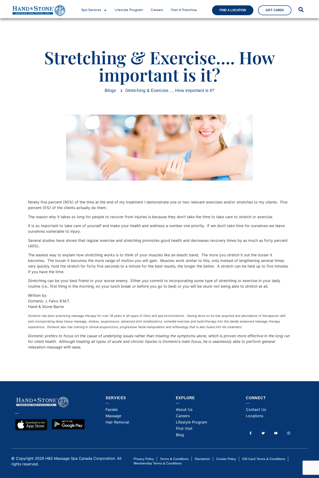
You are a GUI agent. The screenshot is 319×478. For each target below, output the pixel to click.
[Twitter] (263, 433)
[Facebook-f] (250, 433)
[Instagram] (288, 433)
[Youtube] (275, 433)
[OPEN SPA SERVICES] (105, 10)
